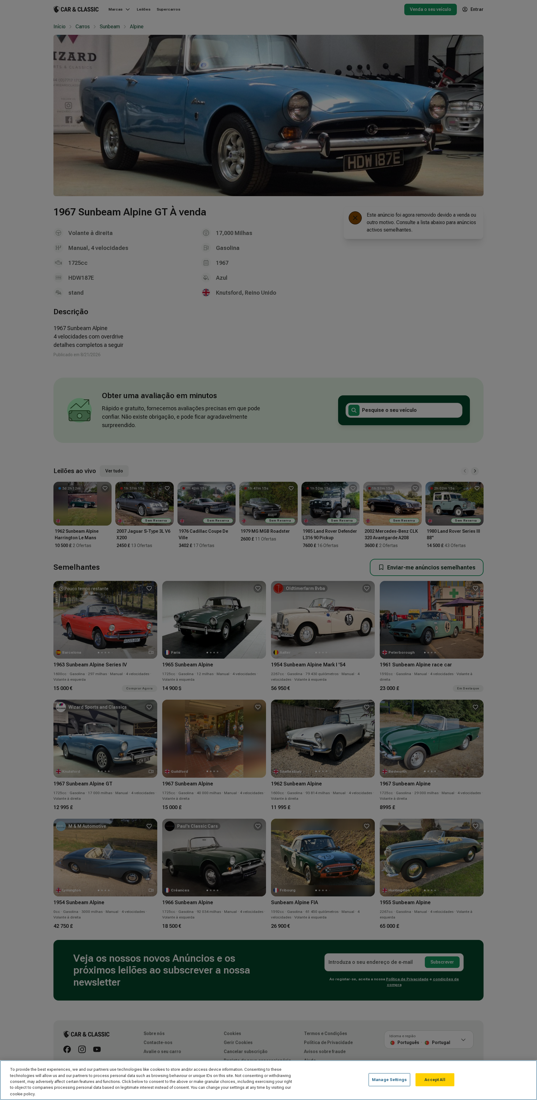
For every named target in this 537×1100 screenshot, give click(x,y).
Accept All (435, 1079)
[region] (268, 1080)
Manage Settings (389, 1079)
